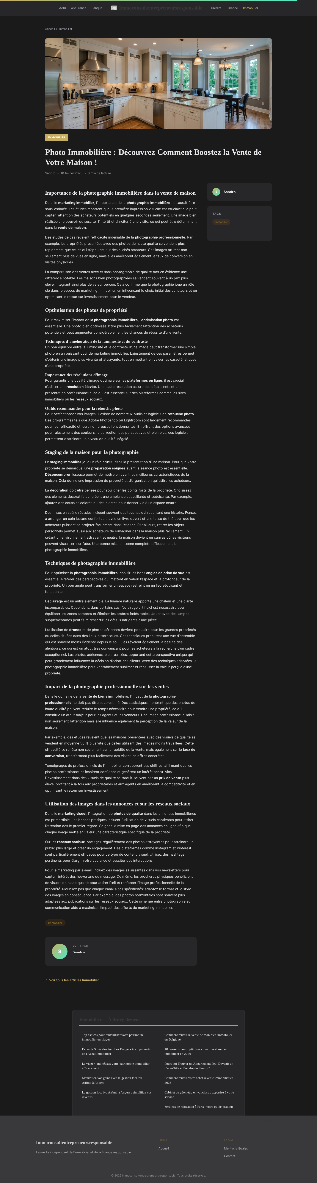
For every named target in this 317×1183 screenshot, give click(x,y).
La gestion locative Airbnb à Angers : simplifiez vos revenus (117, 1094)
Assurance (78, 8)
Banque (96, 8)
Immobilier (250, 8)
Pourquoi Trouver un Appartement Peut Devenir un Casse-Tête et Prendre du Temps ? (199, 1066)
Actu (62, 8)
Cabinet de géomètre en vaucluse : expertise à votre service (199, 1094)
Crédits (216, 8)
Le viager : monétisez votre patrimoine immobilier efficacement (115, 1066)
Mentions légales (236, 1148)
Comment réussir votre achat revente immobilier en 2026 (199, 1080)
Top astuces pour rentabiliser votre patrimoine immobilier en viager (113, 1037)
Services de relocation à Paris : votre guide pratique (199, 1106)
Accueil (50, 28)
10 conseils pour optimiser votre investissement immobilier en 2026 (196, 1051)
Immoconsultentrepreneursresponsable (156, 8)
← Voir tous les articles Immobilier (72, 980)
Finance (232, 8)
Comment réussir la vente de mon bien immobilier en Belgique (198, 1037)
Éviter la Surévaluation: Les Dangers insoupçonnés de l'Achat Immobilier (116, 1051)
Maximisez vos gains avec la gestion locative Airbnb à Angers (112, 1080)
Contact (229, 1156)
